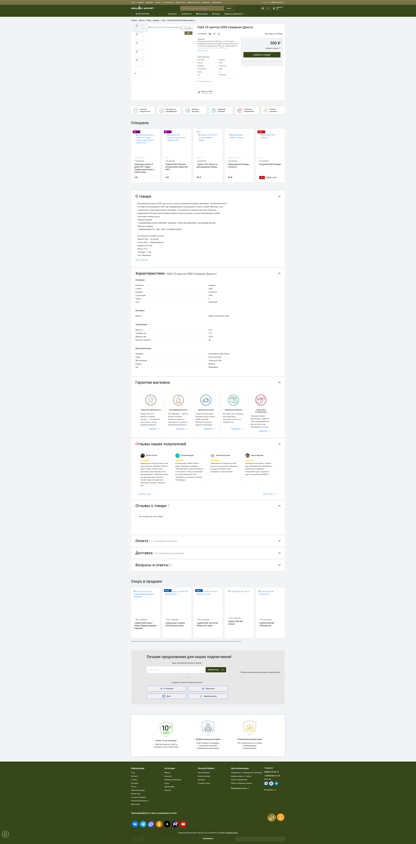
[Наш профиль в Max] (266, 784)
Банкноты (188, 14)
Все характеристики (203, 81)
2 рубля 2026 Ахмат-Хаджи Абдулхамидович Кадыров (145, 625)
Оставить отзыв (144, 494)
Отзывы (140, 2)
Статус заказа (168, 2)
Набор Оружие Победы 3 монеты (238, 165)
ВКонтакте (210, 689)
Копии (166, 783)
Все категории (143, 14)
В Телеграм (168, 689)
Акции (217, 14)
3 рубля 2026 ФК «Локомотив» (266, 624)
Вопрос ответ (180, 2)
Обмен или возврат (138, 790)
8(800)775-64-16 (272, 2)
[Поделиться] (219, 34)
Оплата (157, 2)
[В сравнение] (211, 34)
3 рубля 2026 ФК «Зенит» (235, 622)
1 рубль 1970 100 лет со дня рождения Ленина (207, 165)
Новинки (167, 790)
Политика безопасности (139, 801)
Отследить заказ (204, 783)
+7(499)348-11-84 (272, 776)
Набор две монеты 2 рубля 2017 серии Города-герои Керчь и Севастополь (144, 168)
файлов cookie (232, 833)
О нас (133, 2)
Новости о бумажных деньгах (241, 783)
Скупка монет (217, 2)
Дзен (169, 696)
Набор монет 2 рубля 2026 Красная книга (175, 624)
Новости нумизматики (239, 779)
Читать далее (201, 50)
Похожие (187, 28)
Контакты (206, 2)
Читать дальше (141, 260)
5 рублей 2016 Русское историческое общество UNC (177, 167)
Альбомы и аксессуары (172, 779)
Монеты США (207, 92)
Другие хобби (169, 787)
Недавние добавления (234, 14)
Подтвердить (208, 838)
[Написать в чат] (5, 834)
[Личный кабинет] (262, 8)
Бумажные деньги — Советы (241, 776)
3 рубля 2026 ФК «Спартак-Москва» (330, 624)
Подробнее (153, 429)
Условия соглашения (138, 797)
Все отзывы (268, 494)
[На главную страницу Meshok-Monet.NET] (142, 7)
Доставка (149, 2)
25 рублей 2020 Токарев (270, 164)
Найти (229, 8)
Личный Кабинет (204, 772)
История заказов (204, 776)
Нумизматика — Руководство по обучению (246, 772)
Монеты (174, 14)
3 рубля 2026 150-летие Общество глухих (207, 624)
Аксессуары (203, 14)
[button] (135, 73)
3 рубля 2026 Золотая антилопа (300, 624)
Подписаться (213, 670)
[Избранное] (268, 8)
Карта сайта (135, 804)
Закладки (201, 779)
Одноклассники (210, 696)
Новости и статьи (194, 2)
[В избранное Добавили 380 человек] (215, 34)
